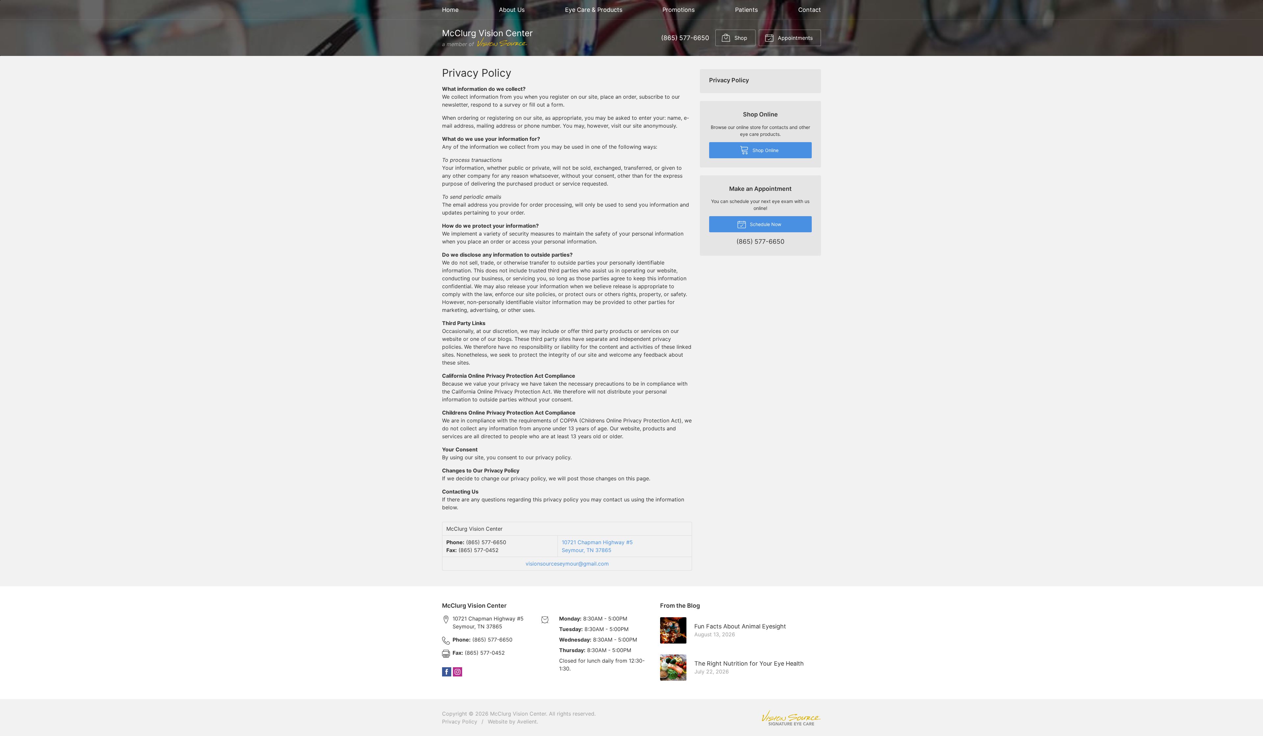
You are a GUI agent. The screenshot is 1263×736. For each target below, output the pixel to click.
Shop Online (765, 150)
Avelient (527, 721)
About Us (512, 9)
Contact (809, 9)
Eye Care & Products (593, 9)
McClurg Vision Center (518, 713)
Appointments (794, 38)
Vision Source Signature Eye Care (791, 717)
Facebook (446, 671)
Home (450, 9)
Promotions (678, 9)
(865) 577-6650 (685, 38)
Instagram (457, 671)
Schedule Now (765, 224)
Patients (746, 9)
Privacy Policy (729, 80)
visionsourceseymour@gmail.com (567, 563)
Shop (740, 38)
